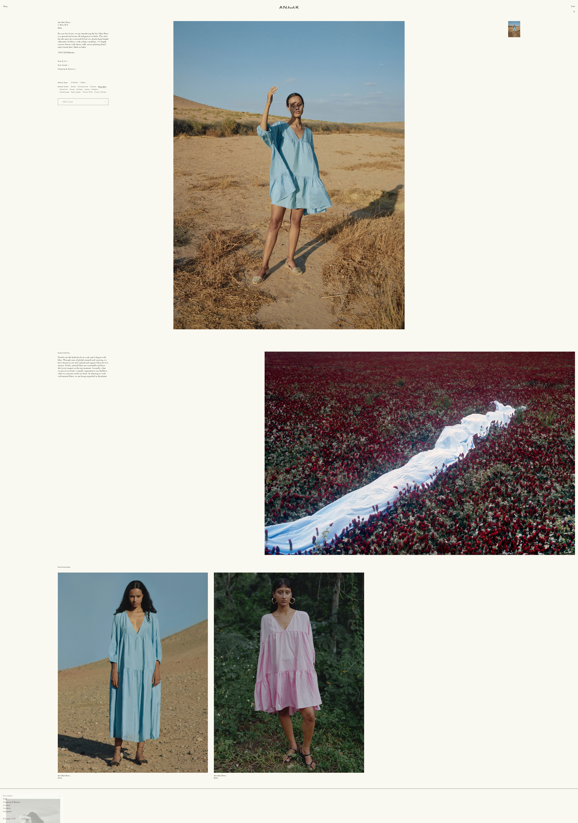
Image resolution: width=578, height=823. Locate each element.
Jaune (87, 89)
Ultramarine (83, 87)
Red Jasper (76, 92)
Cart (573, 6)
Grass (72, 89)
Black (73, 87)
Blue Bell (102, 87)
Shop (5, 6)
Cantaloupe (64, 92)
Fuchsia (93, 87)
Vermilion (64, 89)
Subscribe (52, 814)
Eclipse (79, 89)
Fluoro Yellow (100, 92)
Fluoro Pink (88, 92)
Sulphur (95, 89)
